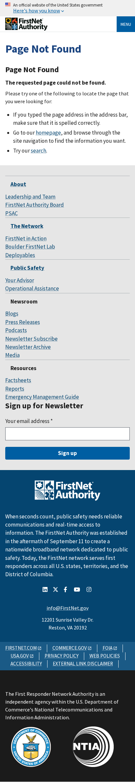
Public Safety (27, 267)
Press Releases (22, 322)
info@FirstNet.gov (67, 608)
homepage (48, 132)
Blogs (11, 313)
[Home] (26, 28)
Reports (14, 388)
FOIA (107, 648)
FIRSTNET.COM (21, 648)
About (18, 184)
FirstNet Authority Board (34, 204)
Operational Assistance (32, 288)
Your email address (29, 421)
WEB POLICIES (104, 656)
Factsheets (18, 380)
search (38, 150)
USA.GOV (19, 656)
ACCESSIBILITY (26, 663)
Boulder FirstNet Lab (30, 246)
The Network (26, 226)
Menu (126, 24)
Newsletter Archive (28, 346)
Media (12, 355)
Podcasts (16, 330)
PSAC (11, 213)
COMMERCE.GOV (69, 648)
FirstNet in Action (26, 238)
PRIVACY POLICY (62, 656)
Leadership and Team (30, 196)
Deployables (20, 255)
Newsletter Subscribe (31, 338)
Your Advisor (19, 280)
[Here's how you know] (67, 8)
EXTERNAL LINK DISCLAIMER (83, 663)
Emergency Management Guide (42, 396)
